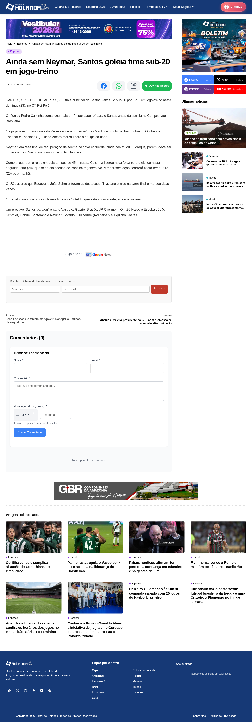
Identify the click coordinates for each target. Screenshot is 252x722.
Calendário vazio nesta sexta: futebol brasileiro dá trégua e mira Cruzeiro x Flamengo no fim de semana (218, 595)
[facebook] (9, 690)
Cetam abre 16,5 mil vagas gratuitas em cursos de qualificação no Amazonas (223, 163)
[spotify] (49, 690)
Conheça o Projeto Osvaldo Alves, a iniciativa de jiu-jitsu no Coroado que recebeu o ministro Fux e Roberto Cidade (95, 629)
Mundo (137, 686)
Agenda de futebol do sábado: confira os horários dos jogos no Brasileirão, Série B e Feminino (32, 627)
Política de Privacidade (223, 715)
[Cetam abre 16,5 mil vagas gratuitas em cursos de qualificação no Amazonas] (192, 160)
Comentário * (22, 378)
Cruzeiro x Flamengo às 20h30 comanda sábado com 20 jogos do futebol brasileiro (154, 593)
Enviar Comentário (30, 432)
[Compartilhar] (133, 86)
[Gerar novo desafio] (32, 415)
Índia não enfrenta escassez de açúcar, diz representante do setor (224, 206)
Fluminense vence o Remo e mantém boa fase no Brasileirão (216, 565)
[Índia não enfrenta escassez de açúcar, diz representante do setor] (192, 204)
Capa (95, 670)
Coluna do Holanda (144, 670)
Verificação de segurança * (30, 406)
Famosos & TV (100, 681)
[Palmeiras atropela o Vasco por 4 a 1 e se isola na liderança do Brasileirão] (95, 537)
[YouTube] (41, 690)
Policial (137, 675)
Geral (95, 697)
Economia (98, 692)
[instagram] (25, 690)
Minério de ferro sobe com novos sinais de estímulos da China (212, 141)
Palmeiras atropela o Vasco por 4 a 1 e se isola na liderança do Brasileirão (94, 567)
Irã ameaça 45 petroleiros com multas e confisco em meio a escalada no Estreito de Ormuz (226, 184)
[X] (17, 690)
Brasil (95, 686)
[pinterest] (33, 690)
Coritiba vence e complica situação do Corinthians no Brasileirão (28, 567)
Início (9, 43)
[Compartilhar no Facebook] (103, 86)
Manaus (137, 681)
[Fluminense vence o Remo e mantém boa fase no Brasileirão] (218, 537)
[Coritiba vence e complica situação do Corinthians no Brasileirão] (34, 537)
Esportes (22, 43)
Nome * (18, 360)
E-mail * (95, 360)
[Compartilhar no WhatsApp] (118, 86)
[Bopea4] (27, 7)
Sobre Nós (199, 715)
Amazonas (98, 675)
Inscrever (159, 288)
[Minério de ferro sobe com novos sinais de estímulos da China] (214, 128)
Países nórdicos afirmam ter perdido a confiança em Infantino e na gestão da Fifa (155, 567)
